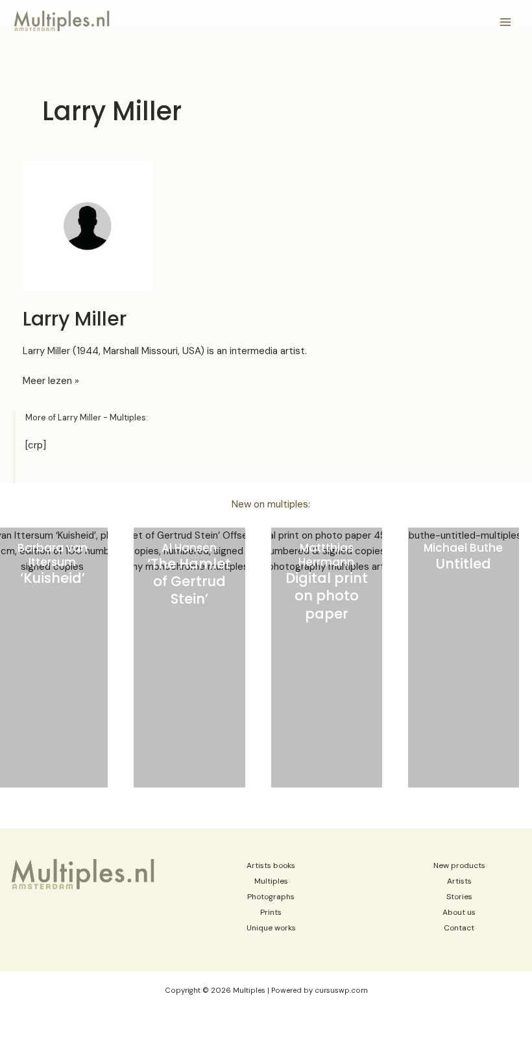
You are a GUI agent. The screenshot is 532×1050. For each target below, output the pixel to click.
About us (459, 912)
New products (459, 865)
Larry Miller (75, 319)
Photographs (271, 896)
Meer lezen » (51, 381)
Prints (271, 912)
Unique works (271, 928)
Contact (459, 928)
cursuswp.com (341, 990)
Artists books (271, 865)
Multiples (271, 881)
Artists (459, 881)
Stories (459, 896)
